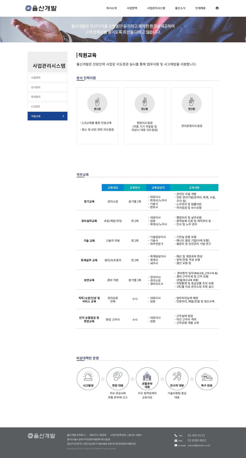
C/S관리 (35, 106)
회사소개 (111, 8)
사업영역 (132, 8)
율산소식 (180, 8)
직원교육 (35, 116)
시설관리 (35, 77)
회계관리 (35, 97)
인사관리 (35, 87)
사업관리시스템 (156, 8)
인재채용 (200, 8)
